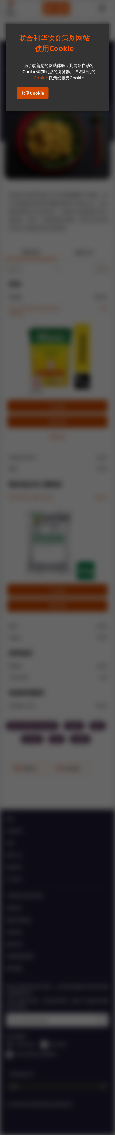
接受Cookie (33, 93)
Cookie (41, 77)
